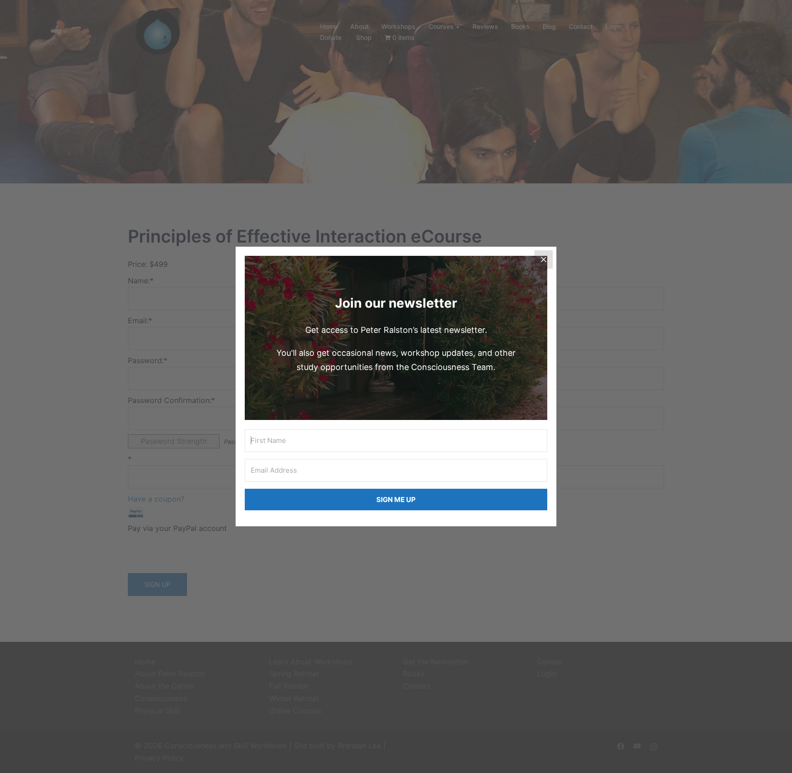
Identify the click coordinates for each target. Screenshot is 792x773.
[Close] (543, 259)
